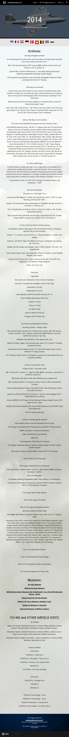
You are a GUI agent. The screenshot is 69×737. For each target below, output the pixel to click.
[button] (67, 2)
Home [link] (35, 2)
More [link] (60, 2)
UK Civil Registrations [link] (46, 2)
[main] (34, 21)
